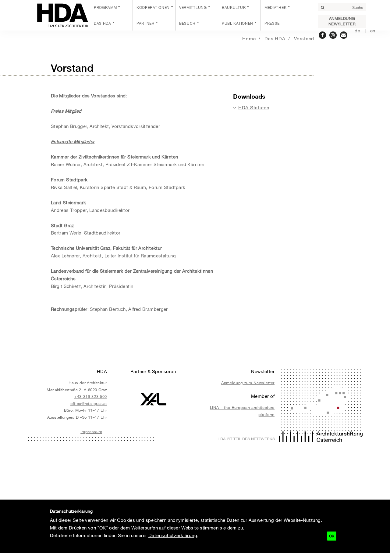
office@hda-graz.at (88, 403)
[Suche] (322, 7)
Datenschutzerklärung (172, 535)
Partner (145, 23)
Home (249, 38)
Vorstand (304, 38)
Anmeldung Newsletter (342, 21)
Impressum (91, 431)
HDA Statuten (253, 107)
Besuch (187, 23)
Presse (272, 23)
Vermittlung (193, 7)
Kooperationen (153, 7)
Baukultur (234, 7)
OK (331, 535)
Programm (105, 7)
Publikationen (237, 23)
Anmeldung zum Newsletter (248, 382)
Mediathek (275, 7)
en (372, 30)
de (357, 30)
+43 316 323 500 (90, 396)
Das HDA (102, 23)
